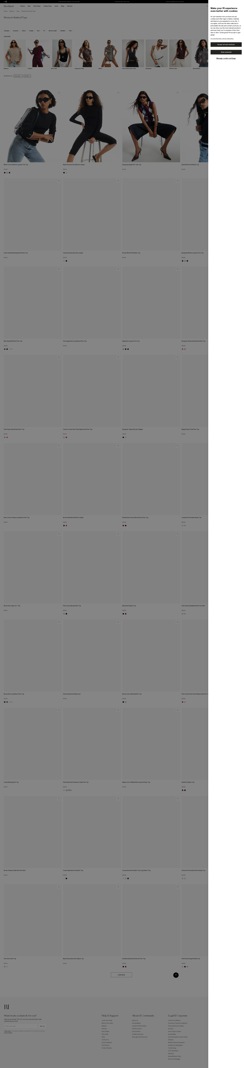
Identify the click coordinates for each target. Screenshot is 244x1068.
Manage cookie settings (226, 58)
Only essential (226, 52)
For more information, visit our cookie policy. (222, 38)
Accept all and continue (226, 44)
